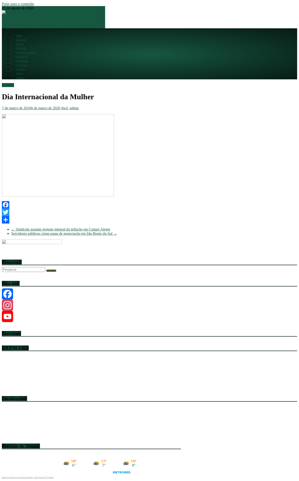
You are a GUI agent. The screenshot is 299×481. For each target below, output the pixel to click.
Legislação (22, 56)
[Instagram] (149, 305)
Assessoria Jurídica (26, 52)
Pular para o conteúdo (18, 4)
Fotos (19, 73)
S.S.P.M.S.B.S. (16, 21)
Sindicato (21, 39)
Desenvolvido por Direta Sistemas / (18, 477)
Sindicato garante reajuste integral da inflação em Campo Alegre (60, 229)
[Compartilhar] (149, 220)
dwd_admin (70, 108)
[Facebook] (149, 205)
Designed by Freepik (44, 477)
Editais (20, 43)
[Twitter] (149, 212)
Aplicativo (22, 64)
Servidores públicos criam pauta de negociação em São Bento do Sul (64, 233)
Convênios (22, 60)
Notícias (20, 69)
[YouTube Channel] (149, 316)
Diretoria (21, 48)
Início (19, 35)
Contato (20, 77)
